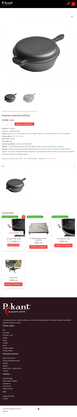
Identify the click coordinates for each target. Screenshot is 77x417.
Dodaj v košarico (24, 124)
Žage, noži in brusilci (9, 358)
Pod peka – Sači (8, 335)
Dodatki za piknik (8, 348)
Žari (4, 330)
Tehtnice (5, 371)
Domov (4, 111)
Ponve (17, 111)
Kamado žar (6, 383)
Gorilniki (5, 343)
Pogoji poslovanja (8, 396)
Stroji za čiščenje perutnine (11, 361)
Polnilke (5, 363)
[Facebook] (38, 409)
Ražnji (4, 340)
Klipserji (5, 366)
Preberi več (13, 245)
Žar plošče (6, 333)
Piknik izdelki (10, 111)
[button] (72, 16)
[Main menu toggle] (73, 4)
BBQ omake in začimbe (10, 381)
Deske (5, 345)
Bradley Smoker (8, 351)
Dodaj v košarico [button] (38, 247)
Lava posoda (7, 386)
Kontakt (5, 399)
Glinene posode (7, 389)
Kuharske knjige (8, 378)
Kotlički (5, 338)
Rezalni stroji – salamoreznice (12, 368)
